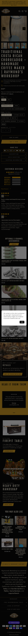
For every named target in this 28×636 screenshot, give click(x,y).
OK (22, 322)
